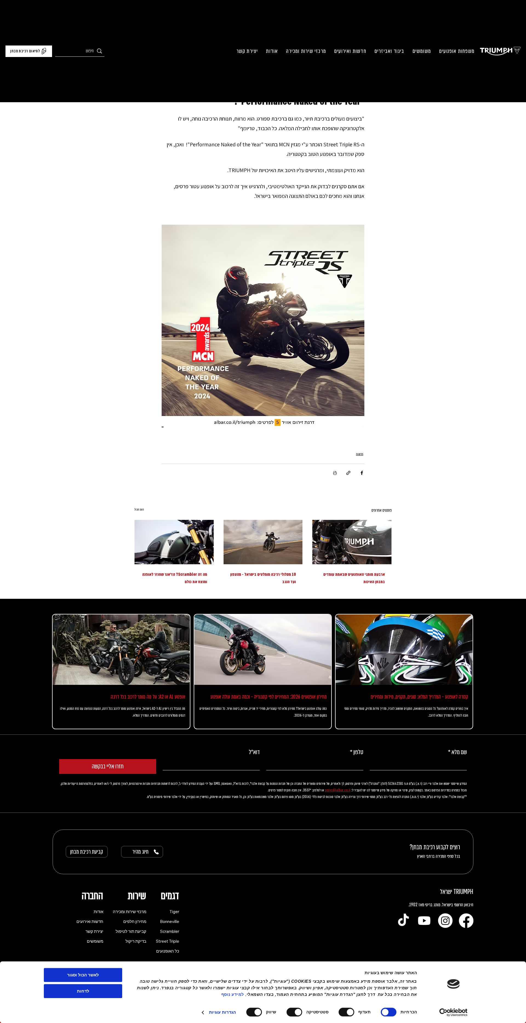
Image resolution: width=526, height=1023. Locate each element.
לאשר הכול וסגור (83, 975)
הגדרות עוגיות (222, 1012)
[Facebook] (466, 935)
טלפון (356, 767)
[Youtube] (424, 935)
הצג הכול (139, 509)
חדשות (359, 454)
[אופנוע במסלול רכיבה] (263, 542)
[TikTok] (403, 935)
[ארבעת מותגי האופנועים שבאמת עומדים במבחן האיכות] (351, 542)
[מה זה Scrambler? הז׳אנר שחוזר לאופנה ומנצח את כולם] (174, 542)
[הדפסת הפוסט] (335, 472)
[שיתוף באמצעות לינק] (348, 472)
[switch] (348, 1012)
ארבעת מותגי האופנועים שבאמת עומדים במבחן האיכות (354, 578)
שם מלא (457, 767)
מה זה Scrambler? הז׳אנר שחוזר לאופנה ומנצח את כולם (174, 578)
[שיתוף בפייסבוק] (361, 472)
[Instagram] (445, 935)
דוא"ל (254, 767)
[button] (457, 51)
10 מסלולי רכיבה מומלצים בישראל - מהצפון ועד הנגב (263, 578)
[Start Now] (121, 679)
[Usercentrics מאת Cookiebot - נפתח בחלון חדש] (454, 1012)
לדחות (83, 991)
